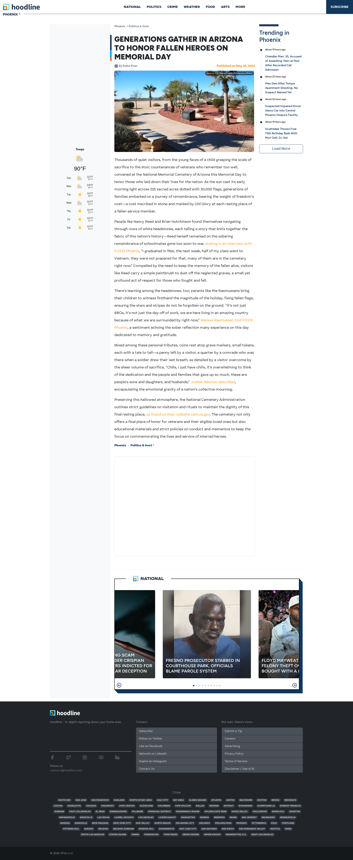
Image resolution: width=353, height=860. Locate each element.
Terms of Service (236, 761)
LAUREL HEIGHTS (124, 817)
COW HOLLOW (183, 806)
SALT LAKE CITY (187, 829)
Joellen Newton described (213, 382)
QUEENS (88, 829)
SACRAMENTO (166, 829)
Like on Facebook (150, 746)
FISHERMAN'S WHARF (187, 812)
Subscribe (340, 7)
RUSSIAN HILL (146, 829)
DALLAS (200, 806)
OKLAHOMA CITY (185, 823)
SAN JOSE (81, 800)
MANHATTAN (188, 817)
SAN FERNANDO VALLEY (252, 829)
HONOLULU (278, 812)
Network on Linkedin (153, 753)
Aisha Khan (128, 66)
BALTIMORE (246, 800)
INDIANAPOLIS (67, 817)
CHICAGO (91, 806)
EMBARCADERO (118, 812)
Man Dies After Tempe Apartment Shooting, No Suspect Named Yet (281, 88)
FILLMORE (137, 812)
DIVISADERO (245, 806)
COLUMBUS (164, 806)
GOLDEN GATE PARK (215, 812)
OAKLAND (119, 800)
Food (210, 7)
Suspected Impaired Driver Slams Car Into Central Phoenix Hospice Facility (283, 110)
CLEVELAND (146, 806)
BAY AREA (178, 800)
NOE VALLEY (142, 823)
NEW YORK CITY (122, 823)
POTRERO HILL (71, 829)
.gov (206, 414)
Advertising (232, 746)
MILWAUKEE (268, 817)
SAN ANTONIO (209, 829)
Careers (230, 738)
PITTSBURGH (259, 823)
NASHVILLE (81, 823)
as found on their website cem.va (174, 414)
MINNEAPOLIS (287, 817)
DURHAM (59, 812)
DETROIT (229, 806)
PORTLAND (288, 823)
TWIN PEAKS (170, 835)
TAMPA (135, 835)
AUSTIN (230, 800)
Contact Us (146, 768)
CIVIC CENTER (127, 806)
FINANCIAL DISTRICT (159, 812)
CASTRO (58, 806)
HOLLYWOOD (260, 812)
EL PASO (100, 812)
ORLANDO (204, 823)
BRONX (275, 800)
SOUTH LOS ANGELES (92, 835)
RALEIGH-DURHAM (123, 829)
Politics (154, 7)
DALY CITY (162, 800)
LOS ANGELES (146, 817)
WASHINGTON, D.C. (236, 835)
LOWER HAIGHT (167, 817)
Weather (192, 7)
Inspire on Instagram (153, 761)
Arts (225, 7)
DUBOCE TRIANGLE (290, 806)
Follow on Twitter (150, 738)
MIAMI (233, 817)
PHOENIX (241, 823)
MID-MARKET (249, 817)
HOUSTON (294, 812)
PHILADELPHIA (223, 823)
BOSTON (261, 800)
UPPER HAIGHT (212, 835)
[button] (119, 685)
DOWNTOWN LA (266, 806)
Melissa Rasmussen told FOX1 (226, 320)
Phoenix (119, 26)
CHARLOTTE (74, 806)
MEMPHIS (219, 817)
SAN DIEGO (228, 829)
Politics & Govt (139, 26)
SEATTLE (275, 829)
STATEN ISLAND (117, 835)
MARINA (204, 817)
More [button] (240, 7)
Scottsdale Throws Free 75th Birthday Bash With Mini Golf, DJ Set (281, 133)
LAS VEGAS (103, 817)
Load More (281, 149)
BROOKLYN (290, 800)
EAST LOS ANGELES (80, 812)
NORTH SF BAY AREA (141, 800)
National (132, 7)
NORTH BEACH (163, 823)
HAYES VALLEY (240, 812)
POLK (274, 823)
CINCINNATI (107, 806)
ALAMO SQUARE (197, 800)
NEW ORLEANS (100, 823)
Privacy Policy (234, 753)
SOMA (288, 829)
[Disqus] (184, 506)
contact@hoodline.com (66, 770)
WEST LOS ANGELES (262, 835)
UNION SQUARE (191, 835)
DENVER (214, 806)
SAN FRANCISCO (100, 800)
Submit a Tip (233, 731)
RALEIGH (103, 829)
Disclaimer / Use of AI (239, 768)
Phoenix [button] (10, 14)
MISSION (65, 823)
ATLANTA (216, 800)
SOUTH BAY (64, 800)
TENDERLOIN (151, 835)
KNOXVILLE (86, 817)
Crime (172, 7)
